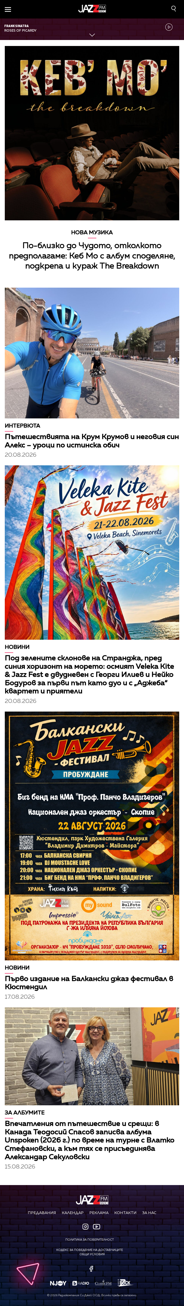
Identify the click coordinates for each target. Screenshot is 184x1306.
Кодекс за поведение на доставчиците (89, 1250)
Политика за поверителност (89, 1239)
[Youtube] (96, 1226)
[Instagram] (86, 1227)
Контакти (125, 1213)
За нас (149, 1213)
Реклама (99, 1213)
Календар (73, 1213)
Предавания (42, 1213)
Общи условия (92, 1254)
